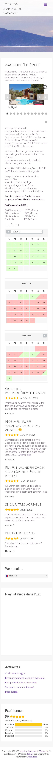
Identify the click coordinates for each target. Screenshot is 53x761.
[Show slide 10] (39, 113)
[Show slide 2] (11, 113)
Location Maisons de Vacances (12, 9)
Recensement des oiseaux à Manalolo (25, 678)
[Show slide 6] (25, 113)
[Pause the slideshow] (39, 97)
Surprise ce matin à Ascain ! (19, 687)
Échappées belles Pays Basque (21, 682)
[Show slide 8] (32, 113)
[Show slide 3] (14, 113)
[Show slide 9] (35, 113)
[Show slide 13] (46, 122)
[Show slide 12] (46, 113)
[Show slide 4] (18, 113)
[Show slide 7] (28, 113)
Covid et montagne (15, 673)
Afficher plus (24, 454)
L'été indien (11, 691)
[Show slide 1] (7, 113)
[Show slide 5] (21, 113)
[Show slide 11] (42, 113)
